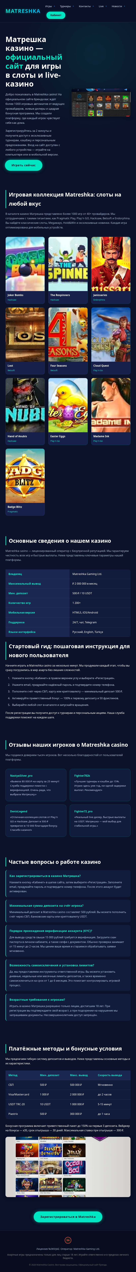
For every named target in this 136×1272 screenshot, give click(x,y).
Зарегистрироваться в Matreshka (68, 1217)
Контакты (85, 6)
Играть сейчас (23, 165)
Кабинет (55, 15)
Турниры (65, 6)
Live (101, 6)
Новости (117, 6)
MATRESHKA (22, 10)
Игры (48, 6)
